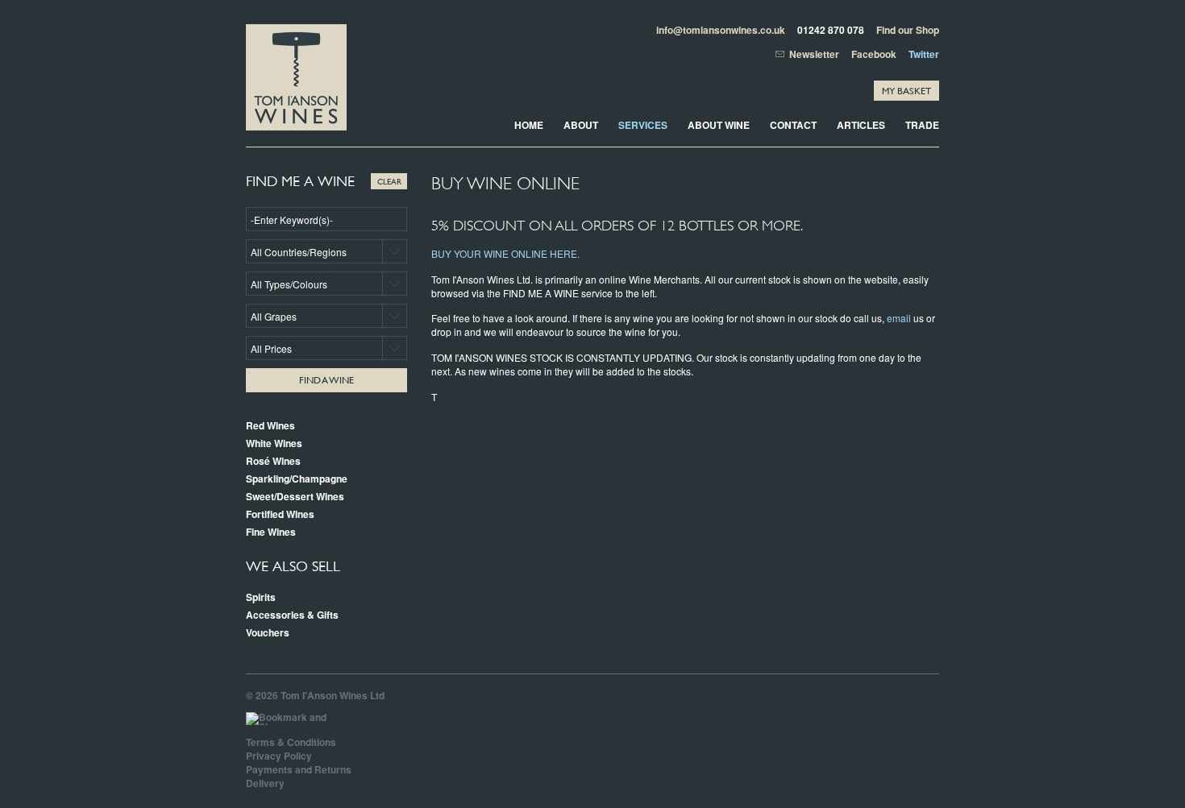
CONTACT (793, 125)
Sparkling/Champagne (296, 478)
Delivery (265, 783)
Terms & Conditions (291, 742)
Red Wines (270, 425)
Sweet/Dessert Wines (295, 496)
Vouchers (267, 632)
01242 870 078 (830, 30)
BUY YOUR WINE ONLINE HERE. (505, 253)
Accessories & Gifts (292, 614)
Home (528, 125)
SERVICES (642, 125)
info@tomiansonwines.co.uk (720, 30)
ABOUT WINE (719, 125)
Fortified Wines (280, 514)
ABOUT (580, 125)
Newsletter (814, 54)
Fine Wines (271, 531)
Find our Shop (907, 30)
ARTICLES (861, 125)
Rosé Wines (273, 461)
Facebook (873, 54)
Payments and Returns (298, 769)
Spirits (261, 597)
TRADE (922, 125)
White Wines (274, 443)
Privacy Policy (279, 755)
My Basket (906, 91)
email (899, 318)
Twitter (923, 54)
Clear (389, 181)
